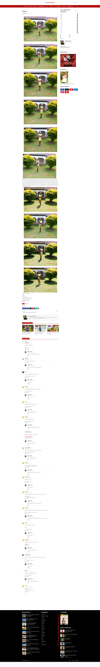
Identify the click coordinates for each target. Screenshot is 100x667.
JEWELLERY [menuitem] (51, 6)
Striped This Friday (68, 642)
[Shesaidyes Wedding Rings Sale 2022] (68, 66)
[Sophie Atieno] (71, 92)
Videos (50, 640)
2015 (69, 31)
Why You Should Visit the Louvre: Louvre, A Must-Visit (32, 619)
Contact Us (62, 38)
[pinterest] (76, 2)
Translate (68, 47)
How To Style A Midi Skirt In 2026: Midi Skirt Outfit (33, 653)
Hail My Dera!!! (67, 638)
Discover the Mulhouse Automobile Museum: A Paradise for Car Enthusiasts (33, 648)
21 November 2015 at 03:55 (31, 380)
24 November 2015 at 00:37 (31, 579)
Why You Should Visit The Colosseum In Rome (33, 644)
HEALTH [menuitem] (64, 6)
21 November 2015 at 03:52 (31, 352)
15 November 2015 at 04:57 (28, 359)
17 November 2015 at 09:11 (28, 555)
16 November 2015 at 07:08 (28, 463)
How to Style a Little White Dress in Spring (32, 640)
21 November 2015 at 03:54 (31, 365)
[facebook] (73, 2)
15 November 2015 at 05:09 (28, 372)
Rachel (26, 570)
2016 (69, 29)
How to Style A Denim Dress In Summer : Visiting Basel (40, 333)
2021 (69, 21)
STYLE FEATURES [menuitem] (58, 6)
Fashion (50, 626)
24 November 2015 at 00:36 (31, 548)
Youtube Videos (50, 641)
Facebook (24, 301)
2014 (69, 32)
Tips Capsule (27, 476)
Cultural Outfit (50, 620)
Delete (28, 349)
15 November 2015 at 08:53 (28, 387)
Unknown (26, 386)
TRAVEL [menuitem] (34, 6)
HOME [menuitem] (25, 6)
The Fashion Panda (28, 431)
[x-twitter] (67, 90)
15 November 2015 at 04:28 (28, 343)
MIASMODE (26, 544)
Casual (50, 617)
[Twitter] (30, 308)
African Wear (50, 614)
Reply (25, 349)
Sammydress (50, 635)
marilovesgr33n (27, 554)
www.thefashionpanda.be (28, 436)
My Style (26, 303)
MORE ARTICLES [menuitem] (70, 6)
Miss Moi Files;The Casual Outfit (70, 646)
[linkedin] (76, 90)
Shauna (26, 522)
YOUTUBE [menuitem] (49, 8)
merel (26, 585)
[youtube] (67, 92)
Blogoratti (26, 358)
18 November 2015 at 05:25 (28, 571)
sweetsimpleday (27, 447)
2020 (69, 23)
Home (70, 660)
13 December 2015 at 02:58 (28, 586)
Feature (50, 629)
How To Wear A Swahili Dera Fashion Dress (71, 635)
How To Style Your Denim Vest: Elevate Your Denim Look (27, 333)
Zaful (50, 643)
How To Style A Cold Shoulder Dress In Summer (53, 333)
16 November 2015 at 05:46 (28, 448)
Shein (50, 637)
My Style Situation (50, 2)
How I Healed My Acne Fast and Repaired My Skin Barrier (32, 636)
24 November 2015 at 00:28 (31, 441)
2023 (69, 18)
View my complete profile (68, 42)
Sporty (50, 638)
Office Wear (50, 632)
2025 (69, 15)
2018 (69, 26)
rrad (25, 401)
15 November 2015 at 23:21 (28, 417)
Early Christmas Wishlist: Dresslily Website (70, 656)
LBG (25, 371)
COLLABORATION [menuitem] (41, 6)
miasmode (26, 539)
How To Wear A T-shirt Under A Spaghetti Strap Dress (70, 631)
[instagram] (74, 2)
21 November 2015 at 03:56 (31, 395)
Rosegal (50, 634)
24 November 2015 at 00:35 (31, 533)
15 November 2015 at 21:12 (28, 402)
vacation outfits (50, 644)
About (73, 660)
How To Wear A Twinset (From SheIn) (71, 650)
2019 (69, 24)
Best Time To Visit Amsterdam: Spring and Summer (33, 632)
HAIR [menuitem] (47, 6)
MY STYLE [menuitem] (30, 6)
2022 (69, 20)
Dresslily (50, 623)
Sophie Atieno (25, 13)
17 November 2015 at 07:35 (28, 540)
